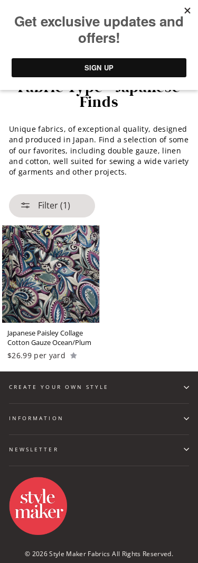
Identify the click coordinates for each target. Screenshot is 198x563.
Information (36, 418)
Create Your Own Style (59, 387)
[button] (73, 354)
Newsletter (34, 449)
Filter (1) (53, 205)
